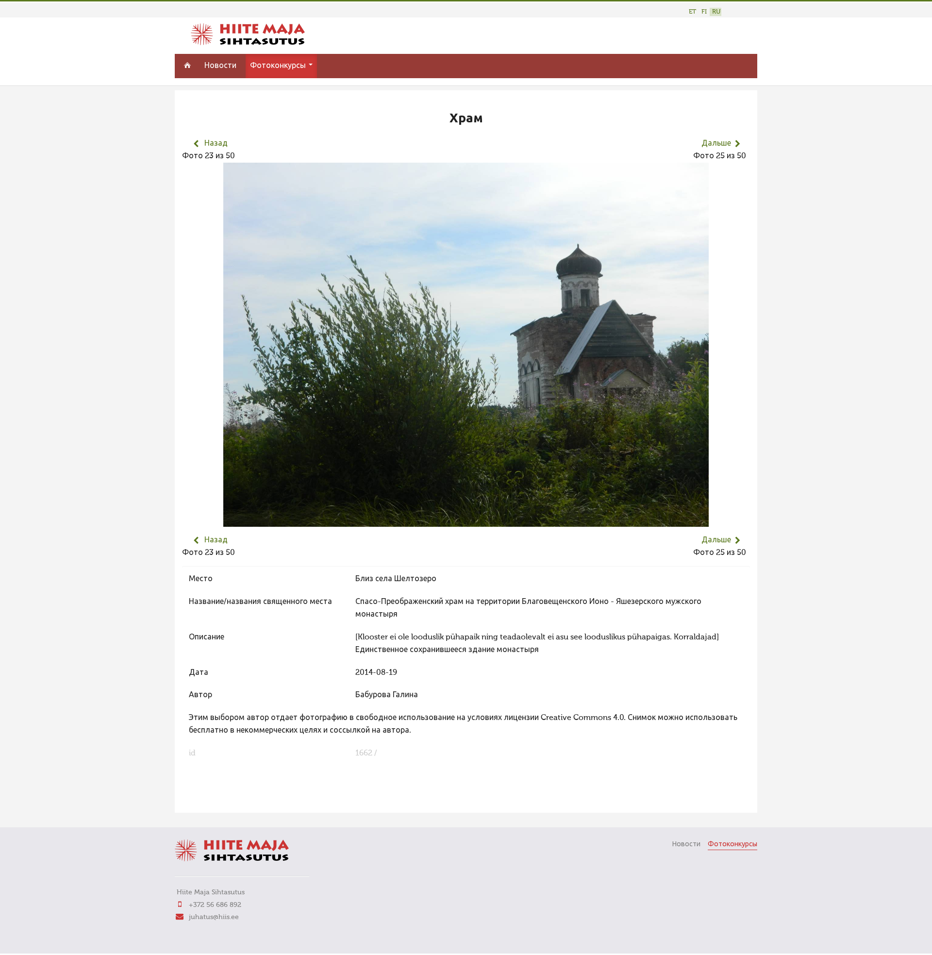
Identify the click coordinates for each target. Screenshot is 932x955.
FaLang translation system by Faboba (216, 799)
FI (704, 12)
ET (692, 12)
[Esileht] (248, 43)
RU (716, 12)
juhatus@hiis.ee (214, 917)
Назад (216, 144)
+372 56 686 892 (215, 905)
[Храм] (466, 520)
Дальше (716, 144)
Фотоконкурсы (279, 66)
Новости (220, 66)
